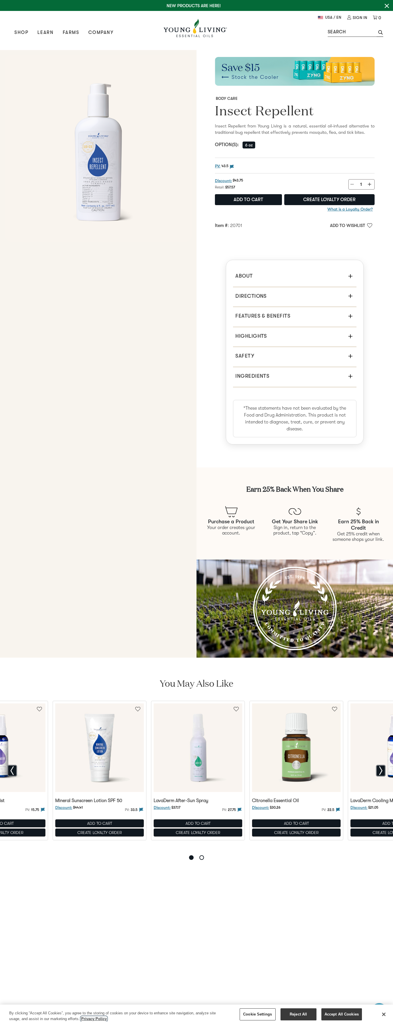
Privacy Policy (94, 1019)
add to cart (248, 199)
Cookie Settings (257, 1014)
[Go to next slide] (380, 770)
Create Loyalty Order (329, 199)
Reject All (298, 1014)
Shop (21, 32)
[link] (357, 17)
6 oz (249, 145)
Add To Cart (99, 823)
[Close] (383, 1014)
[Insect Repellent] (98, 148)
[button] (380, 33)
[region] (196, 1015)
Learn (45, 32)
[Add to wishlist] (138, 708)
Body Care (227, 98)
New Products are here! (194, 5)
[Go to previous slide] (12, 770)
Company (100, 32)
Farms (71, 32)
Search (337, 32)
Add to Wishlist (347, 225)
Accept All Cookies (342, 1014)
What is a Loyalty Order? (350, 209)
